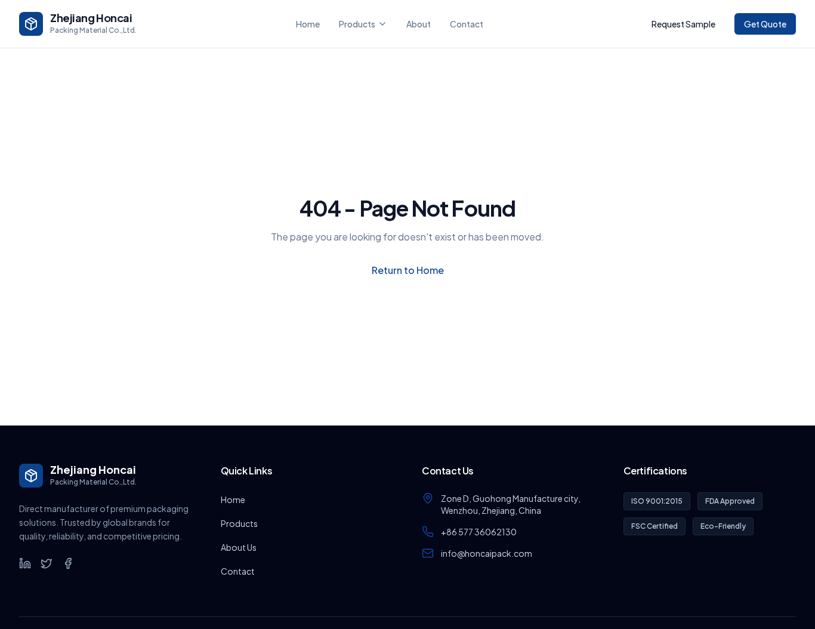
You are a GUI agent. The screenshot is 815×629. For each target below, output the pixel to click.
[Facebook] (68, 563)
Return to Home (408, 270)
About (418, 23)
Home (308, 23)
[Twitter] (47, 563)
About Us (239, 547)
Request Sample (683, 23)
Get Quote (765, 23)
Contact (466, 23)
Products (357, 23)
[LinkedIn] (25, 563)
